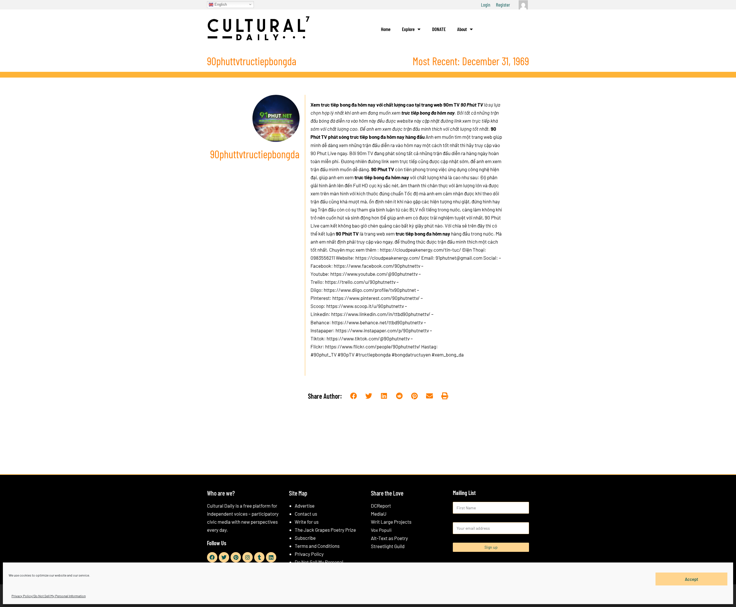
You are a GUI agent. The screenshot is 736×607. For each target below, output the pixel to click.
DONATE (439, 29)
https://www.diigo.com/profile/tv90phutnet (370, 290)
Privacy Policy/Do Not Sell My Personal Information (49, 596)
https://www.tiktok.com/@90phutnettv (368, 338)
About (462, 29)
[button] (354, 396)
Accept (691, 578)
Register (503, 4)
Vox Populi (381, 530)
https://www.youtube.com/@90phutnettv (374, 274)
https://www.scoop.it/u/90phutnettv (365, 306)
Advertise (305, 505)
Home (385, 29)
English (220, 4)
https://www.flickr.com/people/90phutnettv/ (372, 346)
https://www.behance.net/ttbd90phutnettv (377, 322)
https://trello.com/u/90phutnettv (360, 282)
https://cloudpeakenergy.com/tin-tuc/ (420, 250)
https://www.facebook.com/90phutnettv (377, 266)
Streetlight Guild (388, 546)
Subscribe (305, 538)
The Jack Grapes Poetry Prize (325, 530)
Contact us (306, 514)
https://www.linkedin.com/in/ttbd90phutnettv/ (380, 314)
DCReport (381, 505)
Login (485, 4)
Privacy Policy (309, 554)
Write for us (307, 522)
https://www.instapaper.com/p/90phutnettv (382, 330)
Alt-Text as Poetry (389, 538)
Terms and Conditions (317, 546)
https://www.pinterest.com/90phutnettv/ (376, 298)
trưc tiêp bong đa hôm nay (381, 177)
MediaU (378, 514)
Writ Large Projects (391, 522)
